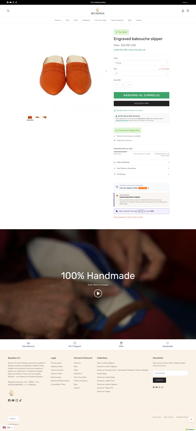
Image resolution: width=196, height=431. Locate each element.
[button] (98, 293)
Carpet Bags (101, 373)
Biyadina (15, 424)
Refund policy (56, 377)
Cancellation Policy (58, 384)
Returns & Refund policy (60, 381)
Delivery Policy (56, 373)
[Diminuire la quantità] (116, 85)
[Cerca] (8, 10)
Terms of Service (57, 370)
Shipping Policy (57, 366)
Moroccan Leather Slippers (107, 384)
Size (115, 69)
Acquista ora (141, 103)
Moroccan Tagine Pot (105, 388)
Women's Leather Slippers (107, 366)
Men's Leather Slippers (105, 363)
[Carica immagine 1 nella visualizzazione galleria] (68, 70)
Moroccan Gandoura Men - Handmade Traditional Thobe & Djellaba (122, 370)
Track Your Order (100, 20)
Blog (129, 20)
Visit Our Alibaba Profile (133, 188)
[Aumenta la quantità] (129, 85)
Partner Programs (117, 20)
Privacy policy (56, 363)
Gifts (67, 20)
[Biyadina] (98, 11)
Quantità (117, 80)
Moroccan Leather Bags (106, 377)
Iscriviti (159, 380)
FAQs (76, 20)
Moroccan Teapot (103, 391)
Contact (138, 20)
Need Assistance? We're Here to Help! (128, 217)
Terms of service (169, 417)
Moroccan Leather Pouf (106, 381)
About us (58, 20)
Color (116, 58)
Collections (86, 20)
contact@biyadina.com (122, 120)
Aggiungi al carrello (142, 95)
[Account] (182, 10)
